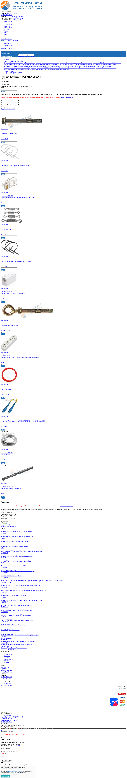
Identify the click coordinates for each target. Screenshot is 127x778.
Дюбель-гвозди (20, 63)
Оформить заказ (6, 670)
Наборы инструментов (73, 63)
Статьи (6, 657)
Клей (113, 63)
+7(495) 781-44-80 (11, 13)
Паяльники (16, 68)
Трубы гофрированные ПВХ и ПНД (24, 69)
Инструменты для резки (58, 63)
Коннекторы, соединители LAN (91, 63)
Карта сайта (5, 667)
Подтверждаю (5, 776)
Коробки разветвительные (20, 64)
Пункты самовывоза (7, 48)
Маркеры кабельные (75, 64)
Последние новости (7, 638)
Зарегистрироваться (13, 40)
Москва (3, 720)
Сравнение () (5, 525)
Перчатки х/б (24, 68)
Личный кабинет (6, 672)
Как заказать (8, 659)
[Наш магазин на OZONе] (114, 705)
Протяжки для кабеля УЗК (38, 68)
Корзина (3, 669)
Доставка (7, 661)
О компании (8, 654)
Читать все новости (7, 649)
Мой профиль (8, 45)
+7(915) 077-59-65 (6, 21)
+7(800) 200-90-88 (6, 15)
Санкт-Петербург (7, 717)
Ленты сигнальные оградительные (41, 64)
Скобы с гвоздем (73, 68)
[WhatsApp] (5, 523)
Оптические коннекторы (69, 66)
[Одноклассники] (3, 523)
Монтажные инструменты (101, 64)
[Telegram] (7, 523)
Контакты (7, 662)
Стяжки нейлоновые (86, 68)
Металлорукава (87, 64)
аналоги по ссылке (66, 98)
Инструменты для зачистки (40, 63)
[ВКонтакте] (1, 523)
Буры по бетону (9, 63)
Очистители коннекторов (86, 66)
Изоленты (28, 63)
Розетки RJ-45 (63, 68)
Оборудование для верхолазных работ (48, 66)
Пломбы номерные (53, 68)
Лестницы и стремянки (60, 64)
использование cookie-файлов (14, 771)
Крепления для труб (42, 69)
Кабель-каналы (106, 63)
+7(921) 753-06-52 (18, 18)
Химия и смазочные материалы (59, 69)
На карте (17, 746)
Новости (7, 656)
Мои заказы (8, 43)
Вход (2, 40)
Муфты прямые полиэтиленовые (24, 66)
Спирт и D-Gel (97, 68)
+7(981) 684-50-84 (6, 719)
